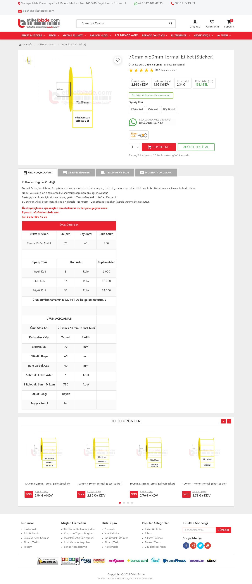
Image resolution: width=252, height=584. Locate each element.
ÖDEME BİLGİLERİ (76, 172)
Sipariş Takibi (31, 542)
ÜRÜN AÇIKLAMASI (37, 172)
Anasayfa (26, 44)
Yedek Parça (202, 36)
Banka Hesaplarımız (75, 547)
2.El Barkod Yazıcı (126, 35)
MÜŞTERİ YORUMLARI (156, 172)
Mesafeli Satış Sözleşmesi (79, 538)
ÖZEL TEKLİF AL (198, 147)
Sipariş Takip (112, 542)
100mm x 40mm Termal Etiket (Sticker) (204, 484)
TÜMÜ (224, 36)
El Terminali (179, 36)
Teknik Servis (31, 533)
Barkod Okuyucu (153, 36)
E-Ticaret (120, 579)
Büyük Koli (169, 109)
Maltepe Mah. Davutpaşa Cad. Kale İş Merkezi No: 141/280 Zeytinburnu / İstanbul (73, 3)
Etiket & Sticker (31, 36)
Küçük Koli (137, 109)
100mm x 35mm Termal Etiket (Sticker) (152, 484)
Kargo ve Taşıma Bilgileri (79, 533)
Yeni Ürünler (112, 533)
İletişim (28, 547)
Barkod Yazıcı (99, 36)
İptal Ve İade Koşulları (77, 542)
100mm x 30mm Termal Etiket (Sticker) (99, 484)
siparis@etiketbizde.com (38, 11)
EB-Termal (179, 64)
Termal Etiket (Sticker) (73, 44)
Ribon (52, 36)
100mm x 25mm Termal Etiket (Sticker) (47, 484)
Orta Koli (153, 109)
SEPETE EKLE (159, 147)
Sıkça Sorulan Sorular (36, 538)
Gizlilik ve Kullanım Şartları (80, 529)
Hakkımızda (30, 529)
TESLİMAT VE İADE (115, 172)
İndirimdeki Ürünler (116, 538)
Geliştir (110, 579)
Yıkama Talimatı (73, 36)
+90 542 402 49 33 (150, 3)
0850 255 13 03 (184, 3)
